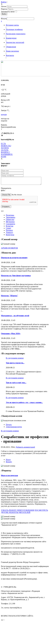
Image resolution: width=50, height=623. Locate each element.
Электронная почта (14, 427)
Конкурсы (10, 235)
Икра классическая (9, 475)
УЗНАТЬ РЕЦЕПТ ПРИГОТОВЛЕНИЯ (17, 510)
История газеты (12, 25)
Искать (4, 19)
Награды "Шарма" (9, 296)
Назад (8, 460)
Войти (3, 2)
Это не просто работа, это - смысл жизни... (24, 402)
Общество (10, 219)
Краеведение (11, 38)
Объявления (11, 47)
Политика (10, 215)
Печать (9, 425)
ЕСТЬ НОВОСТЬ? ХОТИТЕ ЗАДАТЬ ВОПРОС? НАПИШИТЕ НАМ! (7, 150)
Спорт (8, 228)
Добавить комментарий (25, 447)
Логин (3, 6)
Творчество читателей (15, 42)
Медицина (10, 222)
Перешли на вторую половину (14, 258)
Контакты (10, 55)
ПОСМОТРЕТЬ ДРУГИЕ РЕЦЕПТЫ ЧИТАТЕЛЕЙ (24, 511)
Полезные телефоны (14, 29)
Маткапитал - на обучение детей (15, 316)
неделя (4, 114)
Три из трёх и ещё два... (16, 383)
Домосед (9, 232)
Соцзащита (10, 224)
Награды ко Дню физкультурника (16, 276)
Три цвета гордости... (15, 363)
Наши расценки (12, 51)
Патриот (9, 230)
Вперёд (9, 462)
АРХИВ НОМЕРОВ (9, 248)
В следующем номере (15, 358)
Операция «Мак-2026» (11, 333)
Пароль (4, 9)
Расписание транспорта (15, 34)
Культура (9, 226)
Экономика (10, 217)
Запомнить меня (7, 12)
